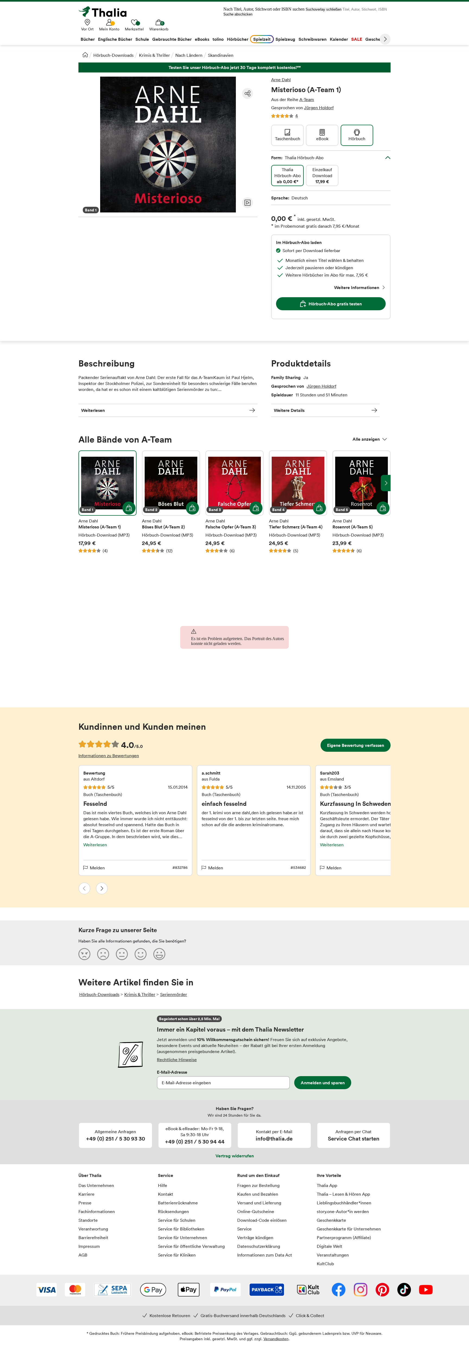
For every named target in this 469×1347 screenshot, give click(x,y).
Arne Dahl (281, 79)
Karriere (86, 1194)
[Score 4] (141, 954)
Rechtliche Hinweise (177, 1059)
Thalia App (327, 1185)
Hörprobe (247, 202)
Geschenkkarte (331, 1220)
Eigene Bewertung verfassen (355, 745)
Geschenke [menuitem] (376, 39)
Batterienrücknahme (178, 1202)
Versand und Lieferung (259, 1202)
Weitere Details (289, 410)
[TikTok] (404, 1290)
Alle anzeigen (366, 439)
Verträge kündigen (255, 1237)
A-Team (306, 99)
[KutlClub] (308, 1290)
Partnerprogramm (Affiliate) (344, 1237)
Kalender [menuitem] (339, 39)
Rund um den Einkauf (258, 1175)
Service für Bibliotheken (181, 1229)
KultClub (325, 1263)
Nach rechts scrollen (386, 483)
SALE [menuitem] (356, 39)
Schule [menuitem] (142, 39)
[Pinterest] (382, 1290)
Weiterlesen (93, 410)
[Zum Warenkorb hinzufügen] (128, 508)
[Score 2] (103, 954)
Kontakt (165, 1194)
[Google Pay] (153, 1290)
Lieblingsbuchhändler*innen (344, 1202)
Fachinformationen (96, 1211)
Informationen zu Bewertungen (108, 755)
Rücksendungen (173, 1211)
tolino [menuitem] (218, 39)
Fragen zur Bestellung (258, 1185)
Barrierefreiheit (93, 1237)
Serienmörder (173, 994)
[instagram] (360, 1290)
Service (165, 1175)
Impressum (89, 1246)
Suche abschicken (237, 14)
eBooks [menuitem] (202, 39)
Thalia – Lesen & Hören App (343, 1194)
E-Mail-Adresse (172, 1072)
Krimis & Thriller (154, 55)
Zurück (84, 888)
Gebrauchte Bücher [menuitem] (172, 39)
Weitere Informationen (356, 287)
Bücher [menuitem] (88, 39)
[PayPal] (225, 1290)
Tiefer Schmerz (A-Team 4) (298, 502)
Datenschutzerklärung (258, 1246)
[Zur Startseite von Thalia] (105, 11)
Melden (97, 867)
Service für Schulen (176, 1220)
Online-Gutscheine (255, 1211)
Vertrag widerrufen (235, 1156)
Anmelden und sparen (323, 1083)
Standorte (88, 1220)
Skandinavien (220, 55)
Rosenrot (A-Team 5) (361, 502)
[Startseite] (85, 54)
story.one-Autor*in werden (343, 1211)
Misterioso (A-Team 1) (107, 502)
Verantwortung (93, 1229)
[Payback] (267, 1290)
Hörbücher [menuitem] (237, 39)
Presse (84, 1202)
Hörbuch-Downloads (113, 55)
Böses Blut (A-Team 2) (171, 502)
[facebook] (339, 1290)
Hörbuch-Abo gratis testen (335, 304)
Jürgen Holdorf (319, 107)
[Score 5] (159, 954)
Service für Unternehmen (182, 1237)
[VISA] (46, 1290)
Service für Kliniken (177, 1255)
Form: (297, 158)
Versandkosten (276, 1338)
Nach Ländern (188, 55)
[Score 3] (122, 954)
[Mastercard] (75, 1290)
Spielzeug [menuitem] (285, 39)
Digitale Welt (329, 1246)
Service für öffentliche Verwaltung (191, 1246)
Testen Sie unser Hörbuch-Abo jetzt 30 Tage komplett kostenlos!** (234, 67)
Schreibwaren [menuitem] (313, 39)
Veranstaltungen (333, 1255)
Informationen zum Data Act (264, 1255)
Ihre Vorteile (329, 1175)
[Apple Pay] (188, 1290)
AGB (82, 1255)
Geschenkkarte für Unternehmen (349, 1229)
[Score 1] (84, 954)
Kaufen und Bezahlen (257, 1194)
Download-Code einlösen (262, 1220)
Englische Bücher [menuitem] (115, 39)
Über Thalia (90, 1175)
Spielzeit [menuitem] (262, 39)
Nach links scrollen (83, 483)
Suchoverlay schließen (323, 9)
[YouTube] (426, 1290)
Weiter (385, 39)
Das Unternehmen (96, 1185)
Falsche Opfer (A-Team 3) (234, 502)
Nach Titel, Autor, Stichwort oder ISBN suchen (264, 9)
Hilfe (162, 1185)
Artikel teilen (247, 93)
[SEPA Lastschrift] (112, 1290)
